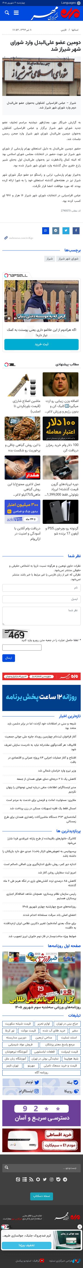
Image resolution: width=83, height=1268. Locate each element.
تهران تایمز (12, 1065)
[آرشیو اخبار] (24, 1180)
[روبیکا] (38, 1180)
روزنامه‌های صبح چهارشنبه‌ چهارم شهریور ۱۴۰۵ (49, 906)
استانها (75, 30)
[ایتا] (18, 1180)
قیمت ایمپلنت (69, 1052)
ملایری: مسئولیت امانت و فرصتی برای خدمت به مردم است (41, 800)
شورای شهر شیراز (68, 258)
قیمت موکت (28, 1030)
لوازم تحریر (43, 1023)
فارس (63, 30)
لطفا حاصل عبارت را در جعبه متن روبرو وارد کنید (51, 640)
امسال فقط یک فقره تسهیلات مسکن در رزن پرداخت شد (43, 808)
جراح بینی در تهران (67, 1023)
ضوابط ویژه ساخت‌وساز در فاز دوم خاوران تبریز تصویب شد (42, 936)
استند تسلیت (69, 1037)
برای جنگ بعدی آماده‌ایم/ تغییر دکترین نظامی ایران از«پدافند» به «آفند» (40, 925)
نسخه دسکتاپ (41, 1196)
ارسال (8, 658)
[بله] (58, 1180)
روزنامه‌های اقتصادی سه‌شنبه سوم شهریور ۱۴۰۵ (46, 1007)
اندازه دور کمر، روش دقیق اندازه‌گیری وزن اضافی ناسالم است (40, 864)
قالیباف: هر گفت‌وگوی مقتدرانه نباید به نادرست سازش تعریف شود (40, 747)
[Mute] (15, 318)
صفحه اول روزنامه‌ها (64, 946)
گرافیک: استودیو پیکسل (28, 1261)
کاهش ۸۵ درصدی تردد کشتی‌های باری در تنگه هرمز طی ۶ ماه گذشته (39, 883)
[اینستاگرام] (51, 1180)
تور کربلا (9, 1030)
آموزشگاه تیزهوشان (16, 1052)
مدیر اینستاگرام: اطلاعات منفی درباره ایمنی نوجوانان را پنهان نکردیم (41, 789)
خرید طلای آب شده (54, 1030)
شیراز (50, 258)
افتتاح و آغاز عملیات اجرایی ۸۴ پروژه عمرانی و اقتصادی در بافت (42, 760)
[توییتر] (45, 1180)
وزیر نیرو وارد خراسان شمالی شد (57, 770)
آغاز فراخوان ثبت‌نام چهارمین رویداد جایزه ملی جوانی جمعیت (40, 736)
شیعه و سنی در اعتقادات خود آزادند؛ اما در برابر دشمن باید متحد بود (41, 725)
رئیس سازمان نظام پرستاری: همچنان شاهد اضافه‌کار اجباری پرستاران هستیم (41, 896)
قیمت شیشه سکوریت (18, 1023)
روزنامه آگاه (41, 1072)
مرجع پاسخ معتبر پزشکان (60, 1044)
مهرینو (31, 1065)
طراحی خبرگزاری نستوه (60, 1261)
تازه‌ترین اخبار (70, 716)
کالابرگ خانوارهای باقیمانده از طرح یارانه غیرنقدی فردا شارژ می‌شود (41, 840)
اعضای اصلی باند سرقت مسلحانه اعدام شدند (49, 915)
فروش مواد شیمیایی (20, 1044)
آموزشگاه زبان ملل (15, 1058)
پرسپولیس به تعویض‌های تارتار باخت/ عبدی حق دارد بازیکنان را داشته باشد (39, 853)
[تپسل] (6, 275)
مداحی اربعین (44, 1037)
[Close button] (79, 1226)
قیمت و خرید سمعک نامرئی (60, 1065)
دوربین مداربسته (16, 1037)
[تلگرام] (65, 1180)
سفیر (75, 1030)
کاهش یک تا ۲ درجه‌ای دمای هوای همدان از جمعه (46, 779)
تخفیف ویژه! (27, 1245)
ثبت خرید (41, 344)
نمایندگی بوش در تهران (45, 1058)
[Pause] (9, 318)
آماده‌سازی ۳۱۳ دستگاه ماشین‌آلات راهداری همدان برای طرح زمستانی (40, 819)
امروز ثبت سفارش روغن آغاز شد (57, 872)
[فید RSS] (31, 1180)
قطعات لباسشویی (44, 1052)
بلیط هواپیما (71, 1058)
